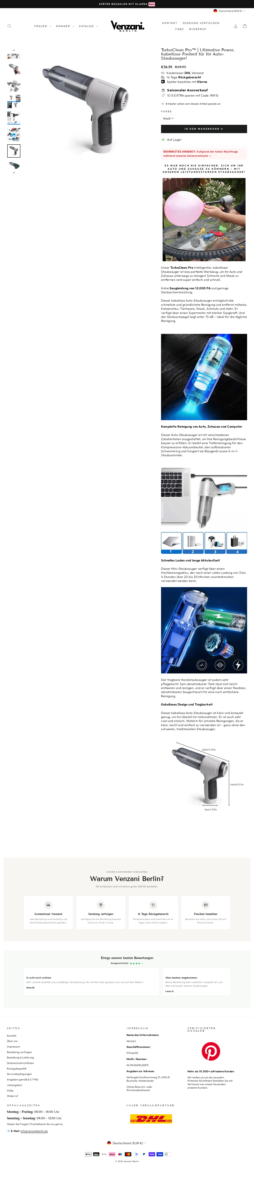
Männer (63, 26)
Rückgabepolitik (17, 1068)
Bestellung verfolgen (19, 1052)
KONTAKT (169, 23)
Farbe (166, 111)
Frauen (41, 26)
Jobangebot (14, 1085)
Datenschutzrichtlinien (20, 1063)
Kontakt (11, 1035)
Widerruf (198, 29)
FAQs (179, 29)
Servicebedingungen (19, 1074)
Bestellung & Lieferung (20, 1057)
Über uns (12, 1041)
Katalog (87, 26)
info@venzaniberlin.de (34, 1131)
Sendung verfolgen (201, 23)
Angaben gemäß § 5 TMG (22, 1079)
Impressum (13, 1046)
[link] (127, 979)
